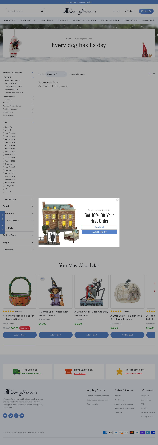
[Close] (117, 200)
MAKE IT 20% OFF (99, 232)
